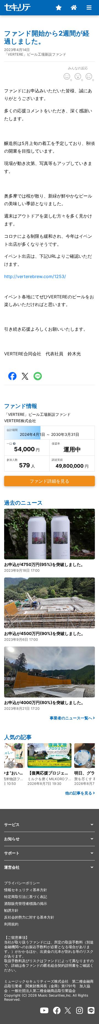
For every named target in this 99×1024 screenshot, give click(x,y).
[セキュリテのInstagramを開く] (79, 1010)
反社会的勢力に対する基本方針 (29, 917)
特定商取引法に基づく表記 (25, 897)
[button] (10, 764)
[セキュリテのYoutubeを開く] (44, 1010)
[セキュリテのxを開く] (68, 1010)
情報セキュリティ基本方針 (25, 890)
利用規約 (11, 924)
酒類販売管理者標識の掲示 (25, 904)
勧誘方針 (11, 910)
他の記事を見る (79, 793)
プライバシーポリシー (22, 883)
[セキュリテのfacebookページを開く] (57, 1010)
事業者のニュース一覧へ (71, 718)
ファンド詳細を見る (49, 481)
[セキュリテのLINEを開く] (91, 1010)
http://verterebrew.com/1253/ (35, 276)
